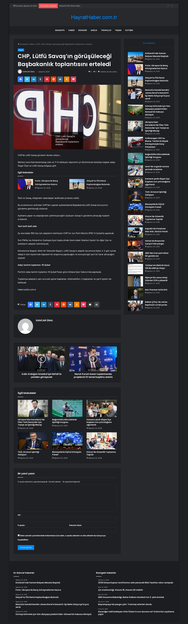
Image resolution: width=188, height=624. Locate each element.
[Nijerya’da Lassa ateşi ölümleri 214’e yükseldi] (135, 281)
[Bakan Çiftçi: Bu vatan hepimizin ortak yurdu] (135, 306)
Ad (20, 515)
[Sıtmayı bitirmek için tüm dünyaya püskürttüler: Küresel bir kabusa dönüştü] (135, 110)
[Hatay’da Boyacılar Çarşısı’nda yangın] (135, 244)
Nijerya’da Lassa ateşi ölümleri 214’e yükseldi (156, 279)
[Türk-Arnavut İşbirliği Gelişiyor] (33, 440)
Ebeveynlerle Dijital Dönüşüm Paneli (66, 453)
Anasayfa (60, 30)
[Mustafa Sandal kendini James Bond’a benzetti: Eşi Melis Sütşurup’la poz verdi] (135, 94)
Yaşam (118, 30)
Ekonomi (82, 30)
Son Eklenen (149, 43)
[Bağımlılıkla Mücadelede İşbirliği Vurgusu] (67, 408)
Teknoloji (106, 30)
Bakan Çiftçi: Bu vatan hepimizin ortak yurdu (156, 303)
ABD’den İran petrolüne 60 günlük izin (156, 254)
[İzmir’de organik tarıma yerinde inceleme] (135, 170)
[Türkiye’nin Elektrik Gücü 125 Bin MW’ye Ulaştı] (135, 269)
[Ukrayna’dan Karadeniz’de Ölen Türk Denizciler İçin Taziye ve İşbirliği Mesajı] (33, 408)
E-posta (22, 525)
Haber (71, 30)
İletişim (129, 30)
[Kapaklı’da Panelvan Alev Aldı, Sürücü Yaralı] (135, 232)
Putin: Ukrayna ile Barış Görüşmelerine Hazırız (156, 67)
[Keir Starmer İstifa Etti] (135, 293)
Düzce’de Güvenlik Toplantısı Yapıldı (101, 453)
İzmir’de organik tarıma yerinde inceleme (157, 168)
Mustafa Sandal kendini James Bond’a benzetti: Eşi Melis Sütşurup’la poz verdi (157, 94)
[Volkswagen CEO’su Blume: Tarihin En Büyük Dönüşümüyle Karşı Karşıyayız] (135, 142)
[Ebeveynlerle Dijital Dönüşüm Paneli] (67, 440)
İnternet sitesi (75, 525)
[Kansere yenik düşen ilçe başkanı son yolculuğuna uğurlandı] (102, 408)
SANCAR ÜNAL (29, 72)
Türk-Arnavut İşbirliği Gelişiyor (28, 453)
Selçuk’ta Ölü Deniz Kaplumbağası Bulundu (77, 6)
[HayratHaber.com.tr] (94, 17)
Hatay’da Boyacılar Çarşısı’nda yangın (155, 242)
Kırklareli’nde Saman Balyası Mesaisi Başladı (156, 55)
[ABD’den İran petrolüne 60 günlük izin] (135, 257)
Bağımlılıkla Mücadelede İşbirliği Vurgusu (64, 421)
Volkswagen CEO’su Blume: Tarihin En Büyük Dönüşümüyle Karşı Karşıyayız (156, 142)
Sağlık (94, 30)
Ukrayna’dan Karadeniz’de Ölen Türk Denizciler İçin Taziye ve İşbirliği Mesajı (31, 422)
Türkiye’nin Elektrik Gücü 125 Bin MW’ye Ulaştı (157, 267)
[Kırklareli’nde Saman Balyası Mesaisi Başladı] (135, 57)
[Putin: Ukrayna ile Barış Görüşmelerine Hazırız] (25, 184)
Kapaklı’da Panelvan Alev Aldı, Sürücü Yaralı (156, 230)
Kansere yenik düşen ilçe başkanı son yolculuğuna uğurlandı (99, 422)
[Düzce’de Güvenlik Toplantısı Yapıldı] (102, 440)
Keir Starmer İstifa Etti (156, 289)
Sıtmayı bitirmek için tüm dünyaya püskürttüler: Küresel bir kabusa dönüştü (157, 110)
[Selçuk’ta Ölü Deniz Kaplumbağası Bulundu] (77, 184)
